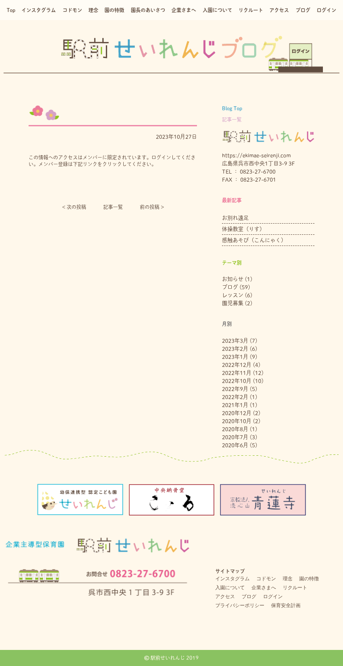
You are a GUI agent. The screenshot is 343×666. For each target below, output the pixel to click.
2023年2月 (235, 348)
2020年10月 (236, 421)
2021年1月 (235, 405)
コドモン (72, 10)
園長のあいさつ (148, 10)
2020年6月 (235, 445)
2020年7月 (235, 437)
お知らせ (232, 279)
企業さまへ (184, 10)
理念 (93, 10)
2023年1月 (235, 356)
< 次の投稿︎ (74, 206)
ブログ (303, 10)
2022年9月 (235, 388)
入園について (217, 10)
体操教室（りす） (243, 229)
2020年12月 (236, 413)
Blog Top (232, 108)
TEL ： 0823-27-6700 (249, 171)
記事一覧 (113, 206)
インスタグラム (38, 10)
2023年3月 (235, 340)
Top (11, 10)
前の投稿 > (152, 206)
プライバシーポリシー (239, 605)
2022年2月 (235, 397)
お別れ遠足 (235, 218)
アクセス (279, 10)
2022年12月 (236, 364)
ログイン (326, 10)
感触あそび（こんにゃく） (254, 240)
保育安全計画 (286, 605)
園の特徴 (114, 10)
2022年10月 (236, 380)
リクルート (250, 10)
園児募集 (232, 303)
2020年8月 (235, 429)
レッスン (232, 295)
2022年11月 (236, 372)
